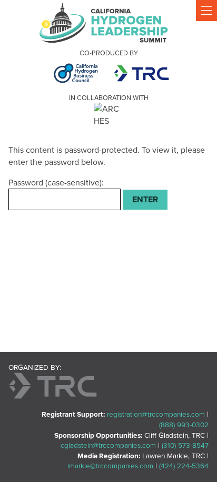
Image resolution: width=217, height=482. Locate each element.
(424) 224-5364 (184, 465)
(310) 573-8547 (185, 445)
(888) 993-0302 (184, 424)
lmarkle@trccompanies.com (110, 465)
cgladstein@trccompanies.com (108, 445)
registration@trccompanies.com (156, 414)
